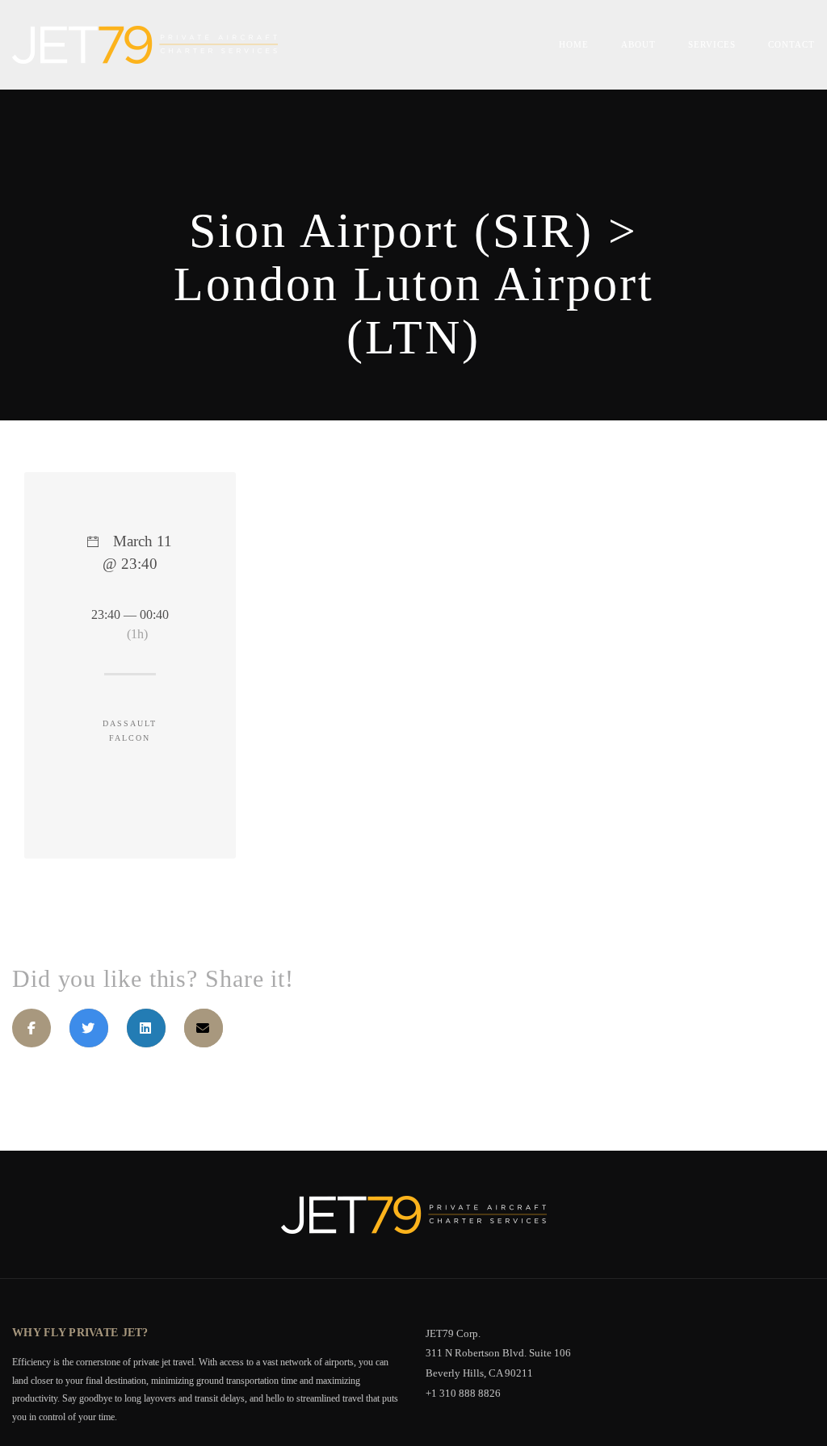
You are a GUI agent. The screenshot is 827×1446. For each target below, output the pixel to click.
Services (712, 44)
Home (574, 44)
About (638, 44)
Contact (791, 44)
